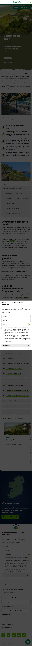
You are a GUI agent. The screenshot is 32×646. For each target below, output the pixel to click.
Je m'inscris (6, 345)
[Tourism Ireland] (16, 2)
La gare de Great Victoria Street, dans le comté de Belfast (17, 400)
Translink (16, 76)
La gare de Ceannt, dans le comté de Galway (17, 363)
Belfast (12, 78)
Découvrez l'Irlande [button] (9, 516)
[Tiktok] (24, 635)
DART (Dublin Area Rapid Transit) (15, 227)
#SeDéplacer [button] (7, 58)
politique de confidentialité (14, 571)
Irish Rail (26, 74)
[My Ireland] (26, 2)
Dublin (6, 78)
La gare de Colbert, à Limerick (13, 373)
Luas (11, 239)
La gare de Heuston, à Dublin (13, 353)
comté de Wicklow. (25, 235)
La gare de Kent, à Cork (12, 358)
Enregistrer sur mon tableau (20, 7)
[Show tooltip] (30, 325)
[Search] (30, 2)
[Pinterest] (14, 635)
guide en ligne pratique (18, 261)
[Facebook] (3, 635)
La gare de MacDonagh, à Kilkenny (15, 385)
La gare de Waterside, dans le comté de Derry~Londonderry (17, 405)
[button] (30, 303)
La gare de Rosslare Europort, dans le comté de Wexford (17, 390)
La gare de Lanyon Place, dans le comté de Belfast (17, 395)
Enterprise (4, 86)
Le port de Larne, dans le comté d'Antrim (16, 411)
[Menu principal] (2, 2)
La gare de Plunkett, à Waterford (14, 368)
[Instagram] (8, 635)
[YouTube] (19, 635)
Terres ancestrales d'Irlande (22, 298)
